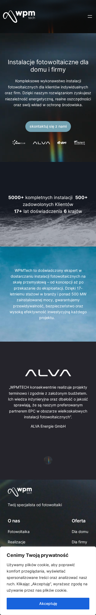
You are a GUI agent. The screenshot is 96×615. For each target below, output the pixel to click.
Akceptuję (48, 603)
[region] (48, 581)
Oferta (79, 520)
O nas (14, 520)
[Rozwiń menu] (90, 16)
